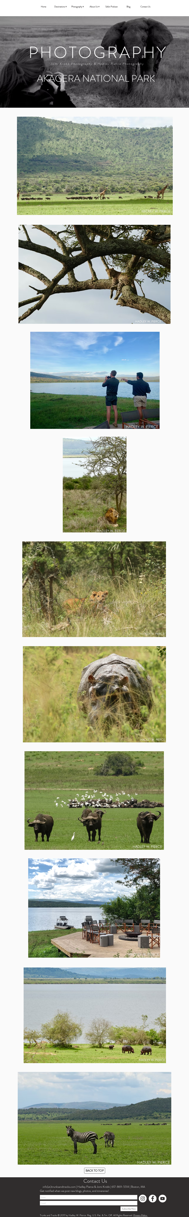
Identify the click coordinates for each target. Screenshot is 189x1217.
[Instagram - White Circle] (143, 1198)
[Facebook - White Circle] (153, 1198)
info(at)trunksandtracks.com (59, 1187)
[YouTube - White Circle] (162, 1198)
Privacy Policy (140, 1215)
